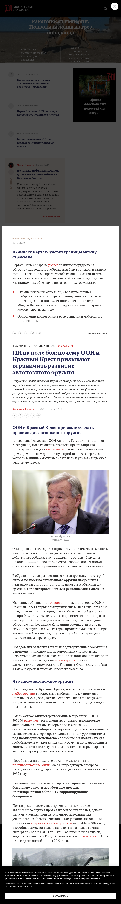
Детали (44, 345)
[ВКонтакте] (14, 333)
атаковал (89, 836)
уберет (53, 265)
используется (64, 660)
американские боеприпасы (51, 823)
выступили (54, 449)
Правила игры (20, 238)
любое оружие (23, 693)
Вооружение (66, 345)
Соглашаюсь (60, 896)
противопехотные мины (31, 765)
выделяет (31, 720)
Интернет (36, 238)
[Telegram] (32, 333)
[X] (26, 333)
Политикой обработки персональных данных (93, 883)
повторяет (56, 602)
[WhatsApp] (38, 333)
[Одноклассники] (20, 333)
